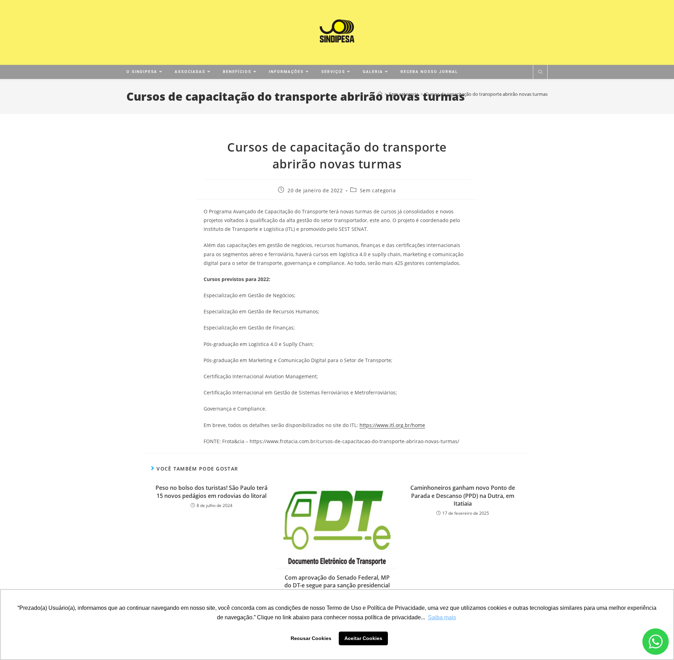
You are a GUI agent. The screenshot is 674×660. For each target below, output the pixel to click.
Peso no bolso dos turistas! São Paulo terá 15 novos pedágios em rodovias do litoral (211, 491)
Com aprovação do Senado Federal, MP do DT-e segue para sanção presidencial (337, 581)
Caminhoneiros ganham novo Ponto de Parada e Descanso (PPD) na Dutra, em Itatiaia (462, 495)
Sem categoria (378, 190)
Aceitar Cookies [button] (363, 638)
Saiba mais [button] (442, 617)
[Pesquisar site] (540, 72)
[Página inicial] (380, 94)
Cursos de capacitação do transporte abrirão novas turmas (486, 94)
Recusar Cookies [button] (311, 638)
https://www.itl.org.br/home (392, 425)
